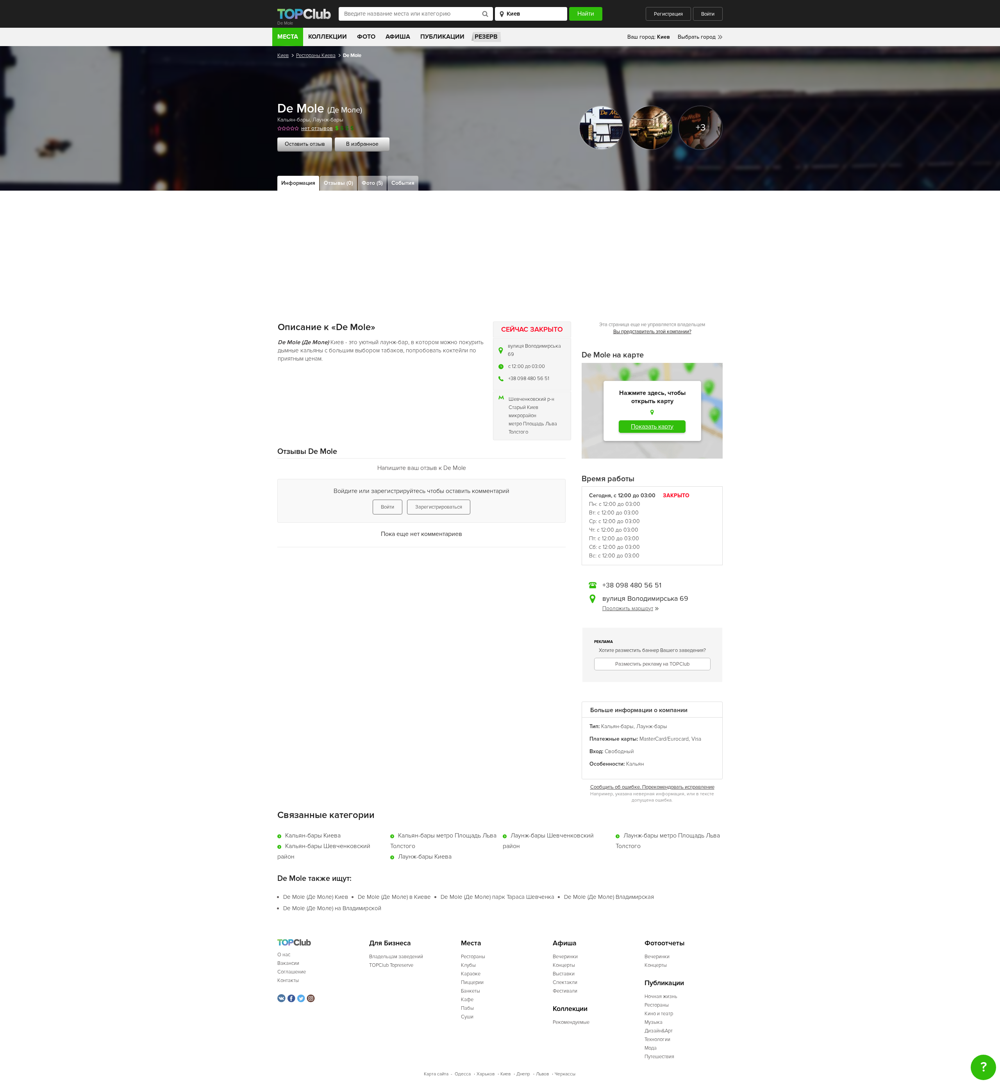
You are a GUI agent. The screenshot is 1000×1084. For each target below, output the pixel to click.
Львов (542, 1074)
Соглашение (291, 972)
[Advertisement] (500, 249)
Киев (283, 55)
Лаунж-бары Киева (425, 857)
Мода (651, 1048)
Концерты (564, 965)
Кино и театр (659, 1014)
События (402, 183)
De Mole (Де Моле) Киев (315, 896)
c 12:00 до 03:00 (526, 366)
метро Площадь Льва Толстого (533, 428)
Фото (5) (372, 183)
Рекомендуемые (571, 1022)
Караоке (470, 974)
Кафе (467, 999)
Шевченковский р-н (531, 399)
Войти (707, 14)
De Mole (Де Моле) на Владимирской (332, 908)
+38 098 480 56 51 (528, 378)
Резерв (486, 37)
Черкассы (565, 1074)
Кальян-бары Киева (313, 835)
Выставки (564, 974)
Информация (298, 183)
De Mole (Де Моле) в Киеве (394, 896)
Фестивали (565, 991)
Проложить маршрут (627, 608)
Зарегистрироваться (438, 507)
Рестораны (473, 957)
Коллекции (327, 37)
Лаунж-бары (327, 119)
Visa (696, 739)
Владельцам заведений (396, 957)
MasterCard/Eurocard (664, 739)
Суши (467, 1017)
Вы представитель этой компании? (652, 332)
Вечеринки (565, 957)
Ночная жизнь (661, 996)
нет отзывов (317, 128)
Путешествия (659, 1057)
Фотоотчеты (665, 943)
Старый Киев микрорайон (523, 411)
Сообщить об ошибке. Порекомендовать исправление (652, 787)
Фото (366, 37)
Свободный (619, 751)
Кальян (635, 764)
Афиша (398, 37)
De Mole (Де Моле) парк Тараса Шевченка (497, 896)
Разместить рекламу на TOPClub (652, 664)
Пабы (467, 1008)
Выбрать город (697, 37)
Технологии (657, 1039)
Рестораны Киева (316, 55)
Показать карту (652, 426)
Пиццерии (472, 982)
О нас (283, 955)
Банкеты (470, 991)
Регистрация (668, 14)
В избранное (362, 144)
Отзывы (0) (338, 183)
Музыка (653, 1022)
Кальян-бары (293, 119)
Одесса (463, 1074)
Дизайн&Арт (659, 1031)
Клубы (468, 965)
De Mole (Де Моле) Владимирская (609, 896)
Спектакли (565, 982)
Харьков (486, 1074)
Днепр (523, 1074)
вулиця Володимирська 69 (534, 350)
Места (287, 37)
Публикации (442, 37)
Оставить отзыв (305, 144)
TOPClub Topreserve (391, 965)
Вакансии (288, 963)
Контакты (288, 980)
